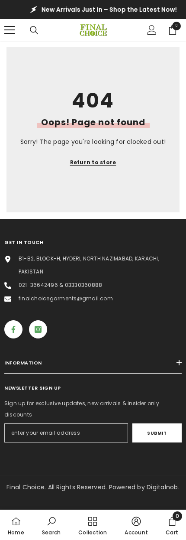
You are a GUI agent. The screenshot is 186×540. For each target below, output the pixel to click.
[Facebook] (13, 329)
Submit (157, 433)
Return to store (93, 162)
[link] (51, 524)
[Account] (152, 30)
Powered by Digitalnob (143, 487)
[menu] (9, 30)
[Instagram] (38, 329)
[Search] (34, 30)
